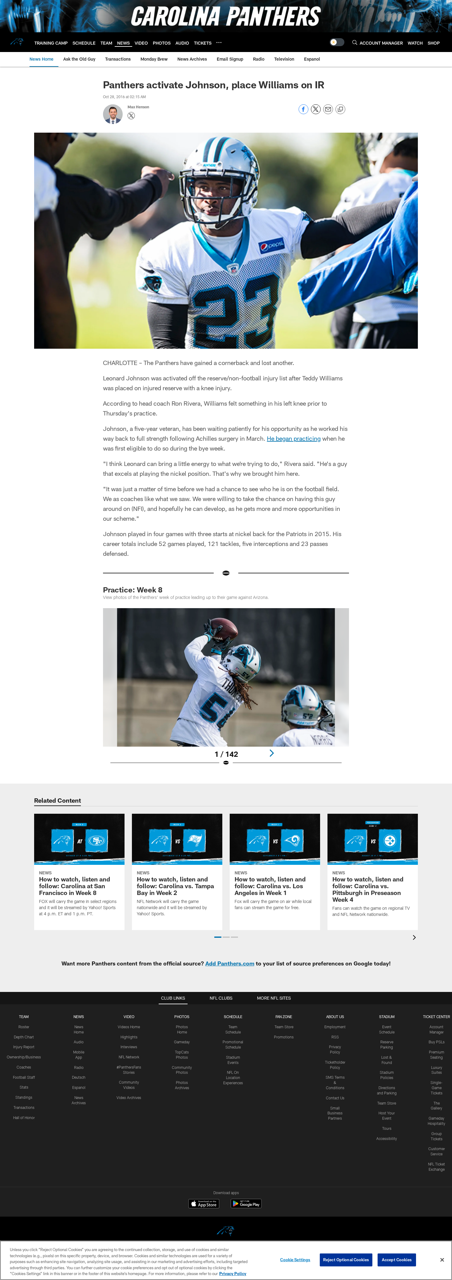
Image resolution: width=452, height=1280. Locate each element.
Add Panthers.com (229, 963)
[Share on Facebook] (303, 112)
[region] (226, 1260)
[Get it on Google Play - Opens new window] (246, 1206)
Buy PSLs (437, 1042)
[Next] (271, 753)
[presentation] (415, 938)
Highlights (129, 1037)
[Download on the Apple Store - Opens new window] (204, 1204)
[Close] (442, 1260)
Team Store (284, 1027)
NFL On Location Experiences (233, 1077)
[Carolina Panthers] (226, 1232)
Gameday (182, 1042)
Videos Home (129, 1027)
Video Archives (129, 1097)
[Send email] (328, 112)
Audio (79, 1042)
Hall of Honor (24, 1117)
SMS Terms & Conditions (335, 1082)
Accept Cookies (397, 1259)
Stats (24, 1087)
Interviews (129, 1047)
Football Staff (24, 1077)
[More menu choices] (218, 42)
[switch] (337, 42)
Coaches (24, 1067)
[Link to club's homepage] (17, 42)
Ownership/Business (24, 1057)
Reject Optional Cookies (346, 1259)
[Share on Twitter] (316, 112)
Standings (23, 1097)
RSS (335, 1037)
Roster (23, 1027)
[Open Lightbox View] (226, 691)
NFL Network (129, 1057)
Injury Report (23, 1047)
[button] (218, 937)
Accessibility (386, 1138)
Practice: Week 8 (132, 589)
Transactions (24, 1107)
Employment (335, 1027)
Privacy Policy (232, 1273)
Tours (386, 1128)
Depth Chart (24, 1037)
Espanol (78, 1087)
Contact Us (335, 1098)
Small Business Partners (335, 1113)
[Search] (354, 42)
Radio (79, 1067)
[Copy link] (340, 109)
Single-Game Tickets (436, 1087)
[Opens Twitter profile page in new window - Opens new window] (131, 115)
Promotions (284, 1037)
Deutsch (78, 1077)
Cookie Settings (295, 1259)
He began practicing (294, 438)
